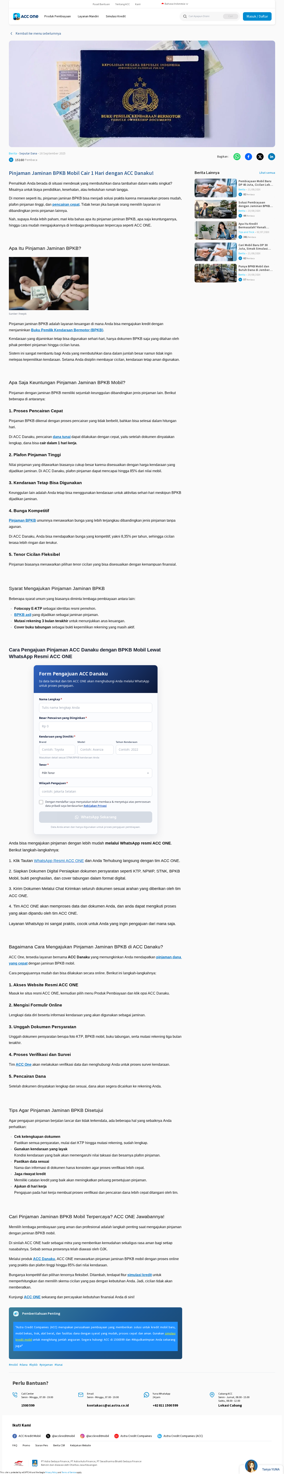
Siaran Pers (41, 1445)
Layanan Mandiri (88, 16)
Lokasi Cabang (230, 1405)
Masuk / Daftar (257, 16)
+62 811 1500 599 (165, 1405)
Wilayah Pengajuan (53, 783)
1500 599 (27, 1405)
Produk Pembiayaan (57, 16)
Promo (26, 1445)
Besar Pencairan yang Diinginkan (63, 718)
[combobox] (174, 4)
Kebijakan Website (80, 1445)
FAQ (14, 1445)
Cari (230, 16)
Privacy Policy (51, 1472)
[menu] (57, 16)
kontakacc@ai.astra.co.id (108, 1405)
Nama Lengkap (50, 699)
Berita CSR (59, 1445)
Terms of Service (69, 1472)
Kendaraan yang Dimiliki (57, 736)
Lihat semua (267, 173)
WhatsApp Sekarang (98, 817)
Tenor (44, 765)
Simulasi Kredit (116, 16)
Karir (138, 4)
